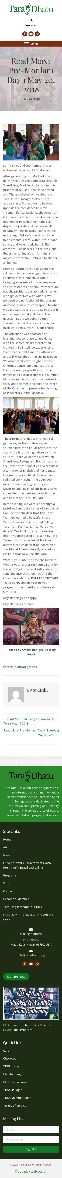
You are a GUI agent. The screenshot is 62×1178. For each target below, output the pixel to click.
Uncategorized (27, 667)
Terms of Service (14, 1105)
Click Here (10, 1025)
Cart (6, 1050)
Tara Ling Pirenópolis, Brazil (22, 907)
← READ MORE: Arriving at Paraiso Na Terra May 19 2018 (28, 721)
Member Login (13, 1074)
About (7, 847)
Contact (8, 891)
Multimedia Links (15, 1082)
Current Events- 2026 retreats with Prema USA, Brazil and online (27, 865)
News (7, 855)
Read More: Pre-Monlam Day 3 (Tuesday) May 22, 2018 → (31, 732)
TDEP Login (11, 1066)
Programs (10, 875)
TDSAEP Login (12, 1090)
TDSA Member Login (17, 1098)
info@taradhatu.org (31, 955)
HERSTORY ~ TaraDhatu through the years (28, 917)
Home (7, 839)
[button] (26, 43)
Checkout (9, 1058)
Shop (6, 883)
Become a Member (16, 899)
